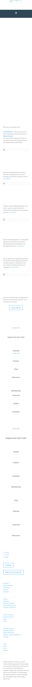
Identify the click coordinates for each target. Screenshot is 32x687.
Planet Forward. (8, 136)
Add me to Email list (13, 572)
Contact (8, 565)
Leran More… (20, 246)
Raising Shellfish (8, 585)
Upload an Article (8, 617)
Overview (6, 583)
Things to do (16, 353)
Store (4, 648)
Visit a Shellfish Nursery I (16, 27)
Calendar (6, 637)
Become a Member (8, 603)
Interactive (6, 587)
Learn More (16, 307)
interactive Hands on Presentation (16, 30)
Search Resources (8, 615)
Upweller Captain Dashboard (11, 635)
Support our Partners (9, 607)
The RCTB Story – (8, 132)
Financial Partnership (9, 605)
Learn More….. (7, 179)
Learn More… (15, 267)
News (4, 619)
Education (6, 592)
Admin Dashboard (8, 632)
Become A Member (8, 630)
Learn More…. (13, 212)
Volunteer (6, 601)
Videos (5, 621)
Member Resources (9, 628)
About (5, 644)
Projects (5, 590)
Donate (5, 599)
